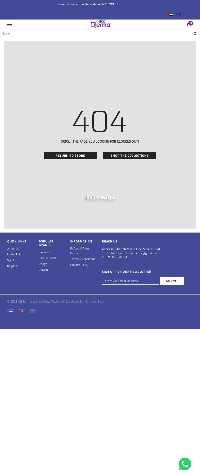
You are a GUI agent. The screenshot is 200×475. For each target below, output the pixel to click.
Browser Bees (95, 302)
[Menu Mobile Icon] (9, 24)
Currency (176, 5)
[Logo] (101, 24)
